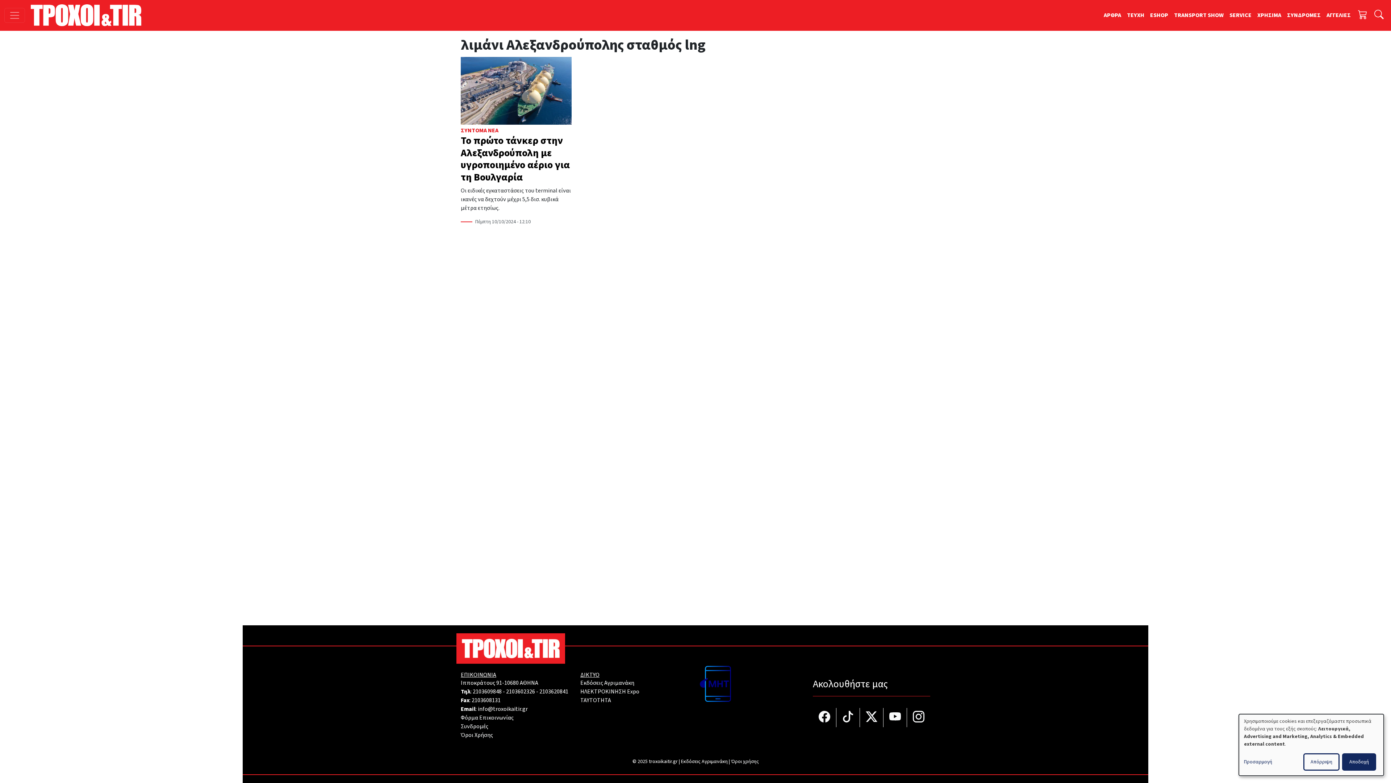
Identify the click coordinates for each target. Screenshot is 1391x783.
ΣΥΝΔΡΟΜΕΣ (1304, 15)
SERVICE (1240, 15)
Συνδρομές (474, 726)
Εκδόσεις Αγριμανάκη (607, 683)
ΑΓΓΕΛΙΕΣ (1339, 15)
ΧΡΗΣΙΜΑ (1269, 15)
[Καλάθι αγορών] (1362, 15)
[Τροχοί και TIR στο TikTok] (848, 717)
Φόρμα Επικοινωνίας (487, 718)
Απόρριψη (1321, 762)
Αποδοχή (1359, 762)
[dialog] (1311, 745)
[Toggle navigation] (14, 15)
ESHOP (1159, 15)
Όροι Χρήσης (477, 735)
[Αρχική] (89, 15)
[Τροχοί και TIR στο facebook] (824, 717)
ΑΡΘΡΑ (1112, 15)
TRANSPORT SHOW (1199, 15)
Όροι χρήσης (745, 761)
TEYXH (1135, 15)
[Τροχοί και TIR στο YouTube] (895, 717)
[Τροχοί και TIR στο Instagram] (918, 717)
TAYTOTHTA (595, 700)
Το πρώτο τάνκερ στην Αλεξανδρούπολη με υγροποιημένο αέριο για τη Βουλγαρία (515, 159)
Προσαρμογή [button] (1258, 762)
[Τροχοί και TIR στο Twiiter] (872, 717)
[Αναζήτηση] (1379, 15)
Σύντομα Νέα (479, 130)
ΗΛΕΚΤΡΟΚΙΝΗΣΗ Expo (609, 692)
